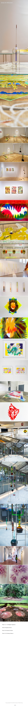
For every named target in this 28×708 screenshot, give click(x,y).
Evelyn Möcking (7, 3)
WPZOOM (18, 705)
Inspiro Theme (10, 705)
